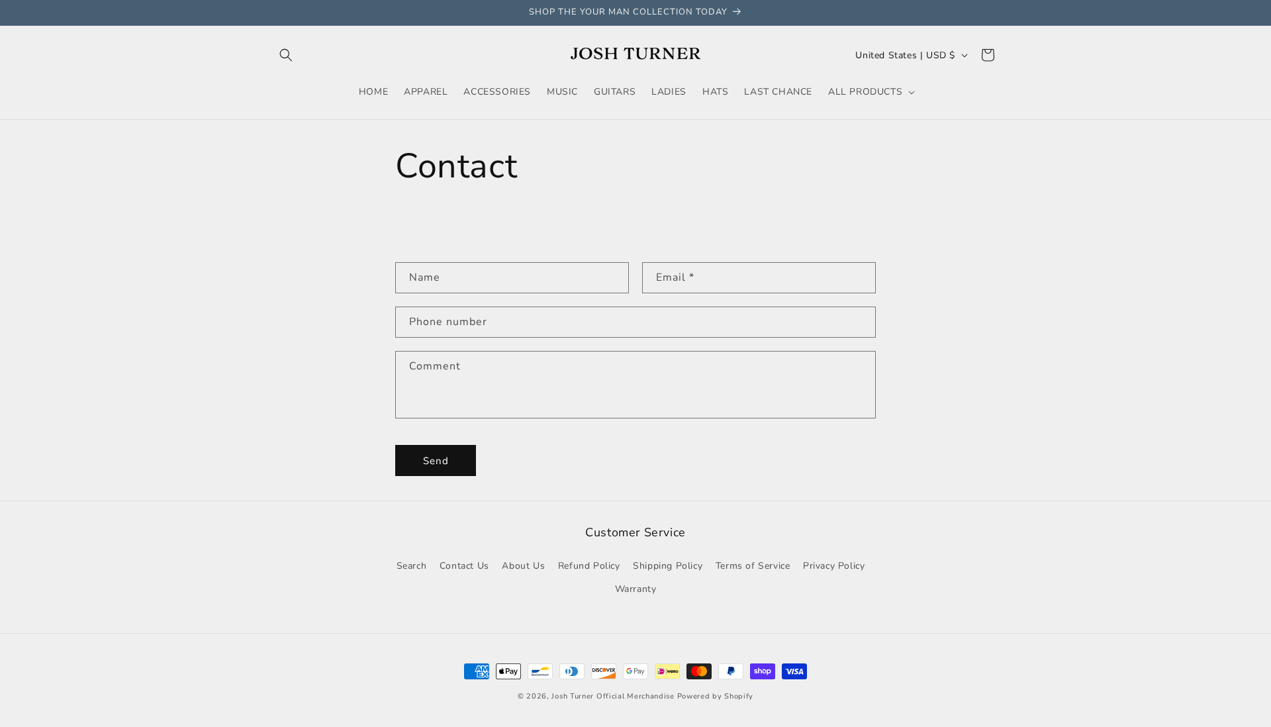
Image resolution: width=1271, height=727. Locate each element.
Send (436, 460)
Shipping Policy (667, 565)
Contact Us (464, 565)
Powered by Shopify (715, 696)
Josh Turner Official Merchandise (612, 696)
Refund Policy (589, 565)
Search (412, 565)
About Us (523, 565)
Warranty (636, 588)
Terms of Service (753, 565)
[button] (286, 55)
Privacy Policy (834, 565)
